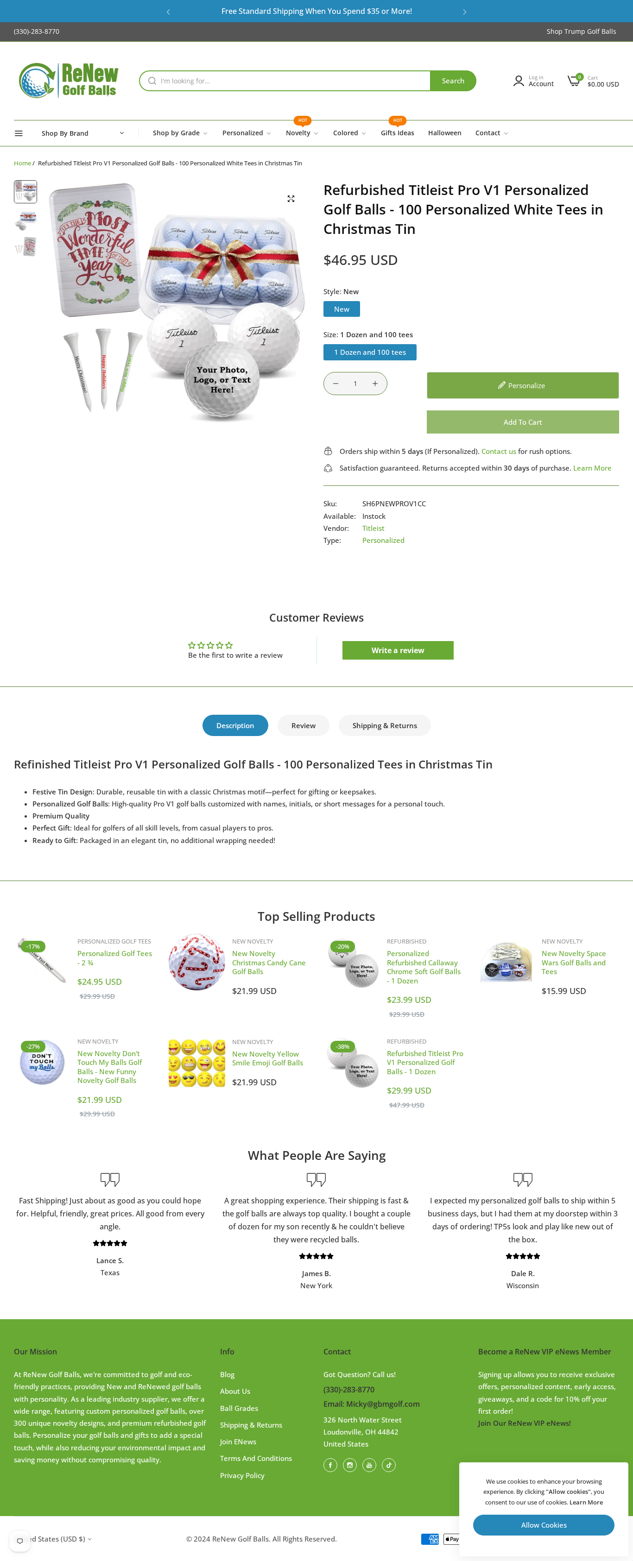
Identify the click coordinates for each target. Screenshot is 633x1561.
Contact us (498, 451)
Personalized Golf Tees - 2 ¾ (114, 958)
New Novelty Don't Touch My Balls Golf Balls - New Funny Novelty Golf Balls (109, 1067)
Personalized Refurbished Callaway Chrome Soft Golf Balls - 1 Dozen (424, 967)
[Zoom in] (291, 198)
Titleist (373, 528)
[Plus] (375, 383)
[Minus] (336, 383)
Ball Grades (239, 1408)
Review (303, 725)
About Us (235, 1391)
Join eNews (238, 1441)
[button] (168, 11)
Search (453, 80)
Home (22, 163)
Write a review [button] (398, 650)
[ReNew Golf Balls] (69, 81)
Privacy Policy (242, 1475)
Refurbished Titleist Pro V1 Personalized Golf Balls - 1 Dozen (425, 1062)
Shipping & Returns (385, 725)
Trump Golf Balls (590, 31)
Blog (227, 1374)
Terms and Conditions (256, 1458)
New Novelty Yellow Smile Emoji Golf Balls (267, 1058)
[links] (331, 1464)
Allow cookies (544, 1525)
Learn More (592, 467)
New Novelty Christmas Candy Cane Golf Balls (269, 962)
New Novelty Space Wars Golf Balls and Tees (574, 962)
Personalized (383, 540)
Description (235, 725)
